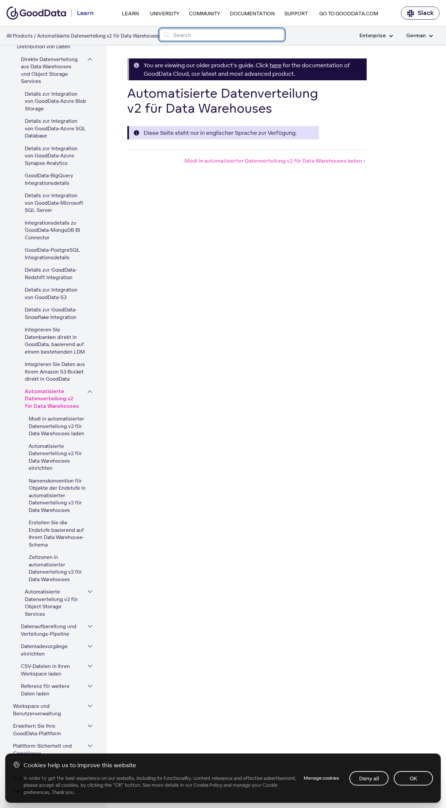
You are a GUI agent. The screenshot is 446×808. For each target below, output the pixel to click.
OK (413, 778)
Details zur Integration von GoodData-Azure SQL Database (55, 128)
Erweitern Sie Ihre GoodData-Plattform (37, 730)
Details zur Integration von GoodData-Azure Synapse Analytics (51, 155)
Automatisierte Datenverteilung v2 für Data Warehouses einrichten (55, 457)
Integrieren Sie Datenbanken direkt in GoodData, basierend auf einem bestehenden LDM (55, 340)
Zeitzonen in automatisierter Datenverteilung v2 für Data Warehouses (55, 568)
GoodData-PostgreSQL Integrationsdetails (52, 254)
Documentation (252, 13)
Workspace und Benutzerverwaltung (37, 710)
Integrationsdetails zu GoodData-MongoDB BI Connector (52, 230)
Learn (130, 13)
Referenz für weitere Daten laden (45, 690)
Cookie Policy (208, 785)
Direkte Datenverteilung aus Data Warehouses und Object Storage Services (49, 70)
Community (204, 13)
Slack (426, 13)
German (416, 36)
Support (296, 13)
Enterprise (372, 36)
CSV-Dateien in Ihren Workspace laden (45, 670)
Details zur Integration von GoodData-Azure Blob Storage (55, 101)
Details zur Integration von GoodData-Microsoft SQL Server (54, 202)
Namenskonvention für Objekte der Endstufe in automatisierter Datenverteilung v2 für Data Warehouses (57, 495)
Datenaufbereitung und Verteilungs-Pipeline (48, 630)
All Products (20, 36)
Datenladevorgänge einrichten (44, 650)
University (164, 13)
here (275, 65)
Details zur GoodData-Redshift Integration (51, 273)
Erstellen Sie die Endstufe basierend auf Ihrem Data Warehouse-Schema (56, 533)
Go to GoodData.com (348, 13)
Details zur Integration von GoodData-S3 (51, 293)
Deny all (369, 778)
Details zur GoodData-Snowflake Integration (51, 313)
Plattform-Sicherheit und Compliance (42, 749)
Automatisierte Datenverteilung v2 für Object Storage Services (51, 603)
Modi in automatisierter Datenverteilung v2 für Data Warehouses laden (56, 426)
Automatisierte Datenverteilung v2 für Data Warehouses (52, 399)
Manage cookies (321, 778)
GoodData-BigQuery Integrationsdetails (49, 179)
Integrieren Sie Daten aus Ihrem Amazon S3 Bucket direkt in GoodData (55, 371)
